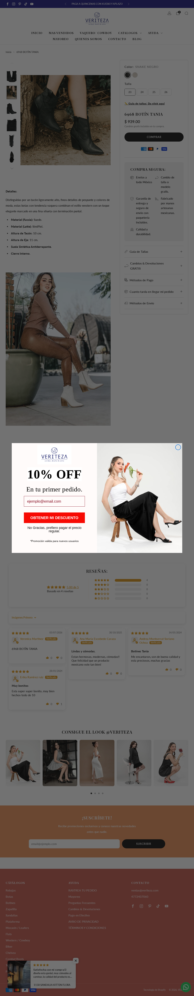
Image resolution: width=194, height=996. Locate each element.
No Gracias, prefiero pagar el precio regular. (54, 527)
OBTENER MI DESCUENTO (54, 518)
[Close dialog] (178, 447)
